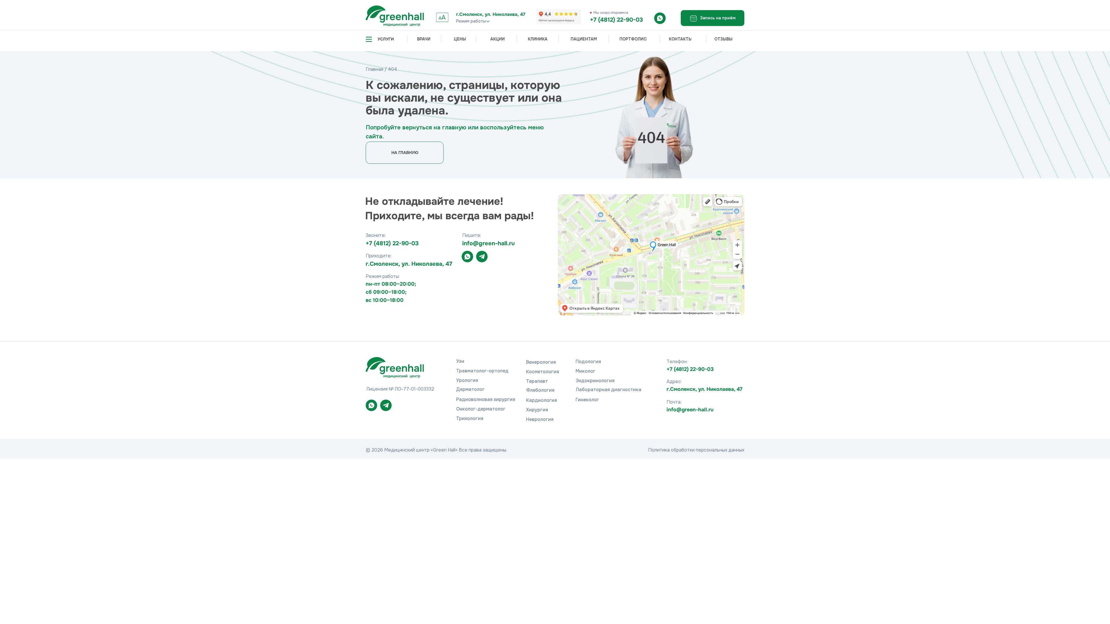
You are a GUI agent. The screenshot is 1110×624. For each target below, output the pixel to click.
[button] (712, 18)
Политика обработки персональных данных (696, 450)
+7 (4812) (379, 243)
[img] (395, 16)
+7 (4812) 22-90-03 (616, 19)
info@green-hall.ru (690, 409)
